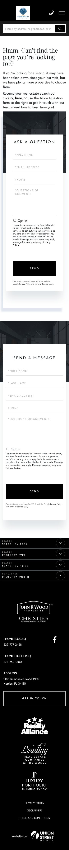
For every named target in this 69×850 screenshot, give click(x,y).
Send (34, 268)
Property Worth (15, 577)
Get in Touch (34, 698)
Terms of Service (41, 284)
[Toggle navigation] (62, 13)
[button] (60, 28)
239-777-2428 (51, 13)
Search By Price (15, 566)
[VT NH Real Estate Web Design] (42, 836)
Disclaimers (34, 810)
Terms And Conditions (34, 818)
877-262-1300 (12, 662)
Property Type (14, 555)
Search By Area (15, 544)
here (18, 98)
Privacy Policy (24, 284)
